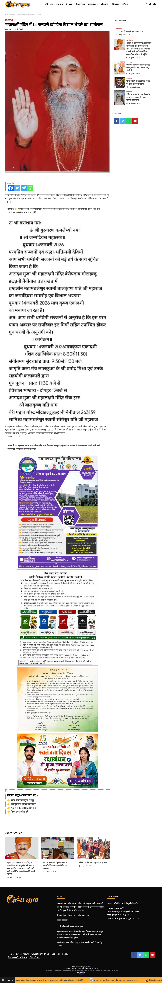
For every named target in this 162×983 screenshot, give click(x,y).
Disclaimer (34, 957)
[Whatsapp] (30, 188)
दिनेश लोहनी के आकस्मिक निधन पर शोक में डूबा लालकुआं (136, 980)
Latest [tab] (115, 20)
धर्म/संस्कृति (9, 20)
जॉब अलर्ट (104, 4)
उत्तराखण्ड (59, 4)
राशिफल (125, 4)
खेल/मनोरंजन (80, 4)
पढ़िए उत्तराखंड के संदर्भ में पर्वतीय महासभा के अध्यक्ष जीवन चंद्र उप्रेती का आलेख (138, 97)
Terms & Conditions (17, 957)
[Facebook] (11, 188)
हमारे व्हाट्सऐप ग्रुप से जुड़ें (22, 800)
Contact (56, 953)
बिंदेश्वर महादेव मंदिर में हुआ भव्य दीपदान (93, 862)
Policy (65, 953)
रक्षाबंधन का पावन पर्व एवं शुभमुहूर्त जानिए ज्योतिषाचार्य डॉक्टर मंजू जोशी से (138, 68)
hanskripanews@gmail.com (76, 915)
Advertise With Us (40, 953)
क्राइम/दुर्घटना (93, 4)
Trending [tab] (122, 20)
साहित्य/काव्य (115, 4)
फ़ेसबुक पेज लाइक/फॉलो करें (23, 803)
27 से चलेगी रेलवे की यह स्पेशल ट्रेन (129, 31)
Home (11, 953)
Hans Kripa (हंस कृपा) (83, 967)
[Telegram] (24, 188)
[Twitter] (17, 188)
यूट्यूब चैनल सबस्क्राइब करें (23, 807)
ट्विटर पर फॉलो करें (19, 811)
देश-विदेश (69, 4)
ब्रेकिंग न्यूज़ (49, 4)
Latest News (22, 953)
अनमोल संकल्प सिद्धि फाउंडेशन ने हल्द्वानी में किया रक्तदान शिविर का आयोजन (55, 865)
